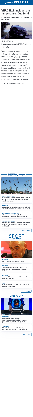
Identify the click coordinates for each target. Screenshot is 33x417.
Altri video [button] (26, 334)
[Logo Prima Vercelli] (16, 2)
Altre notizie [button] (26, 231)
